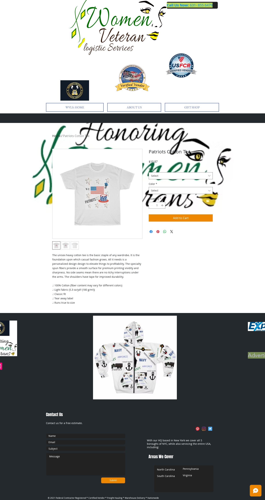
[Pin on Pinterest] (158, 231)
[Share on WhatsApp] (165, 231)
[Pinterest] (198, 429)
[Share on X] (171, 231)
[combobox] (181, 175)
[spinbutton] (157, 205)
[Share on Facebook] (151, 231)
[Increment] (162, 205)
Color (153, 184)
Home (56, 136)
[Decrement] (151, 205)
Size (152, 169)
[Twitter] (210, 429)
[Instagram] (204, 429)
